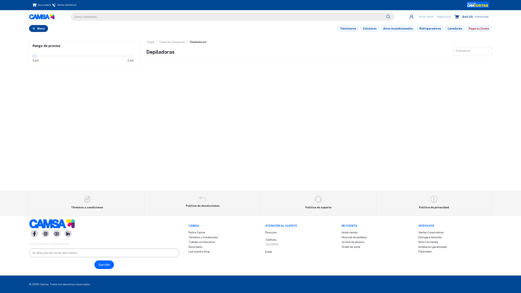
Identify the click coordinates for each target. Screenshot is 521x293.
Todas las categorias (172, 42)
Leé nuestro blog (199, 251)
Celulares (370, 28)
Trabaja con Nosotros (201, 242)
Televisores (348, 28)
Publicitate (425, 251)
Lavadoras (455, 28)
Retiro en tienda (428, 242)
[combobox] (472, 51)
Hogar (151, 42)
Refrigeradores (430, 28)
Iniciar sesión (350, 232)
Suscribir (104, 264)
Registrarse (444, 16)
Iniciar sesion (426, 16)
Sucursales (195, 246)
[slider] (34, 56)
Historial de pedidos (354, 237)
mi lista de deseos (353, 242)
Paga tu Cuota (479, 28)
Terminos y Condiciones (203, 237)
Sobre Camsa (196, 232)
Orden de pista (351, 246)
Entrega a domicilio (430, 237)
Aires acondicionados (398, 28)
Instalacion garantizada (432, 246)
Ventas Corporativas (431, 232)
